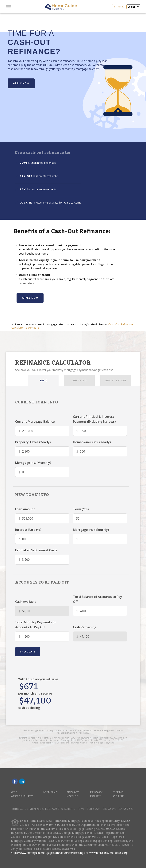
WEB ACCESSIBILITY (22, 794)
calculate (27, 651)
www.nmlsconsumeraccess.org (108, 852)
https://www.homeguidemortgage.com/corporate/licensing (47, 852)
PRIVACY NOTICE (73, 794)
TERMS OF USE (118, 794)
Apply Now (21, 83)
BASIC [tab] (43, 380)
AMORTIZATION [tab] (115, 380)
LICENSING (50, 792)
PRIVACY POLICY (96, 794)
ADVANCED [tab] (79, 380)
